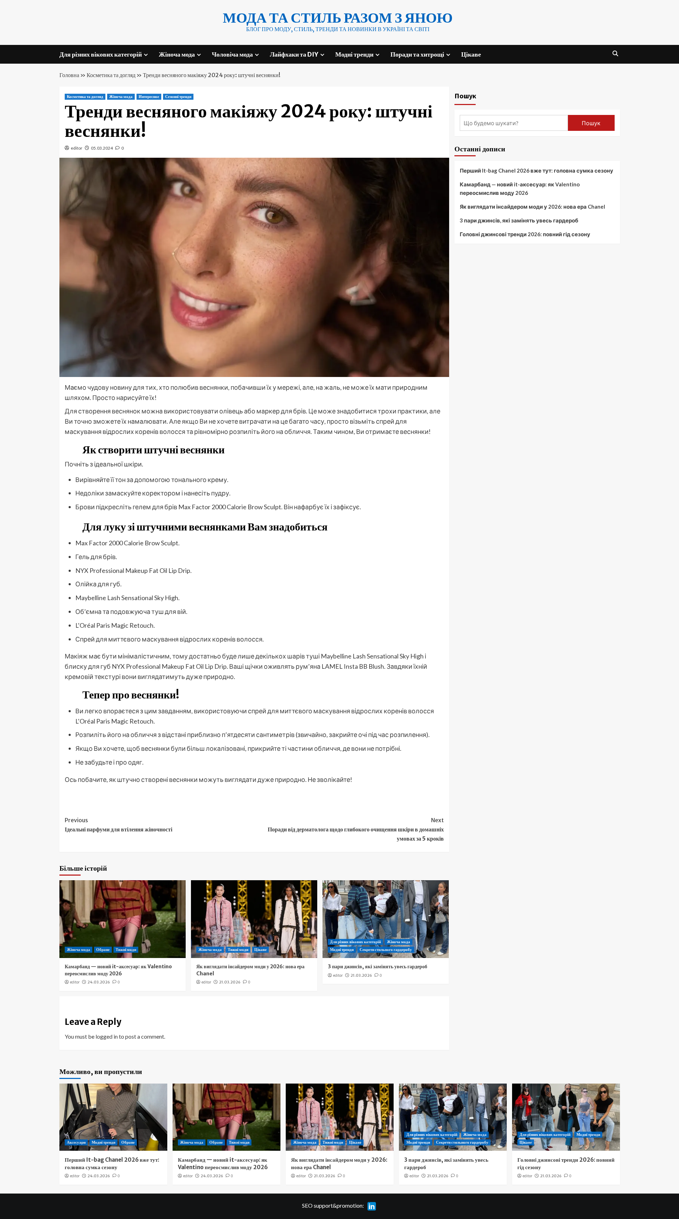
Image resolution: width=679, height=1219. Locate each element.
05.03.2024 (102, 148)
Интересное (149, 96)
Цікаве (471, 54)
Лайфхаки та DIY (294, 54)
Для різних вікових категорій (100, 54)
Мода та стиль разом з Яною (338, 18)
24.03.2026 (98, 982)
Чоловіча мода (232, 54)
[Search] (615, 53)
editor (76, 148)
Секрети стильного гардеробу (386, 949)
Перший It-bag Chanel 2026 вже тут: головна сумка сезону (536, 170)
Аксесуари (76, 1142)
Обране (103, 949)
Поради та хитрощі (417, 54)
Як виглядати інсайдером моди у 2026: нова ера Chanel (532, 206)
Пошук (465, 95)
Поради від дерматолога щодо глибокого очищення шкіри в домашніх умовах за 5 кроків (356, 829)
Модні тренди (354, 54)
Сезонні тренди (178, 96)
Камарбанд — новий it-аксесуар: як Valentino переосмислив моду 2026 (118, 970)
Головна (69, 75)
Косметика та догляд (111, 75)
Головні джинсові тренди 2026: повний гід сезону (525, 234)
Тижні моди (126, 949)
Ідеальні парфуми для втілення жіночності (118, 825)
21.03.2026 (229, 982)
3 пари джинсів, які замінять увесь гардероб (377, 966)
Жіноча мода (177, 54)
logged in (106, 1036)
